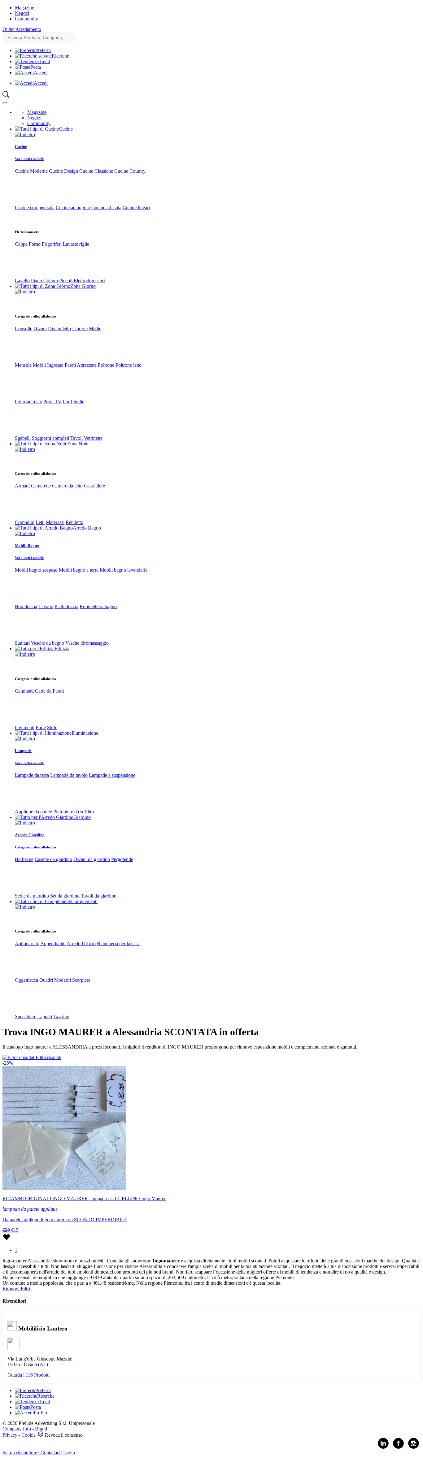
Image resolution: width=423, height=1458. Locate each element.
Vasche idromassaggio (87, 643)
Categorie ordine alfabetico (35, 847)
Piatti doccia (66, 606)
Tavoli (76, 438)
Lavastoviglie (76, 244)
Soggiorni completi (50, 438)
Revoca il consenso (64, 1435)
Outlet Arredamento (21, 29)
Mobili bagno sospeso (36, 570)
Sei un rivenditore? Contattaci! (32, 1452)
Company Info (16, 1428)
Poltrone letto (129, 365)
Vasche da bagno (47, 643)
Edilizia (62, 648)
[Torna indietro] (25, 134)
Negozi (22, 13)
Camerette (41, 485)
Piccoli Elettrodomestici (82, 280)
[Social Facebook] (398, 1447)
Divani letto (59, 328)
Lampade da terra (32, 775)
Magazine (24, 7)
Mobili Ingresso (48, 365)
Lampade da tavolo (69, 775)
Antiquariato (27, 943)
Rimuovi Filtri (16, 1288)
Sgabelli (23, 438)
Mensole (23, 365)
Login (69, 1452)
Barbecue (24, 859)
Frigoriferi (52, 244)
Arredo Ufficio (81, 943)
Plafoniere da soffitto (73, 811)
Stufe (52, 727)
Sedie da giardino (32, 895)
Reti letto (74, 522)
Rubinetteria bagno (98, 606)
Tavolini (61, 1016)
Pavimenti (24, 727)
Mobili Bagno (27, 545)
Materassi (55, 522)
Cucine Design (63, 171)
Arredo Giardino (30, 835)
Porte (41, 727)
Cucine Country (130, 171)
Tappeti (44, 1016)
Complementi (84, 901)
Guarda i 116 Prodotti (28, 1375)
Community (26, 18)
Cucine (66, 129)
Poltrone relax (28, 401)
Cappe (21, 244)
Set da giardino (65, 895)
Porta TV (52, 401)
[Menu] (4, 103)
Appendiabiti (53, 943)
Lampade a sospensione (112, 775)
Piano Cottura (44, 280)
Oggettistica (26, 980)
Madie (95, 328)
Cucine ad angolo (73, 207)
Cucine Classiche (96, 171)
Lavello (22, 280)
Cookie (28, 1435)
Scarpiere (81, 980)
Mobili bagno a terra (78, 570)
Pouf (67, 401)
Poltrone (106, 365)
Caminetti (24, 691)
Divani (40, 328)
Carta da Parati (49, 691)
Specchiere (25, 1016)
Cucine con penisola (35, 207)
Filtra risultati (48, 1057)
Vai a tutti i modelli (29, 159)
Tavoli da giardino (98, 895)
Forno (35, 244)
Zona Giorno (83, 286)
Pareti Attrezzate (81, 365)
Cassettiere (94, 485)
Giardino (82, 817)
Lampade (23, 750)
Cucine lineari (136, 207)
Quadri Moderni (55, 980)
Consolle (23, 328)
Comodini (24, 522)
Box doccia (26, 606)
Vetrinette (93, 438)
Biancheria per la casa (118, 943)
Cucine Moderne (31, 171)
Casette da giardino (53, 859)
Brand (41, 1428)
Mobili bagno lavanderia (123, 570)
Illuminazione (85, 733)
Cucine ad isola (106, 207)
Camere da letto (67, 485)
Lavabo (45, 606)
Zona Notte (78, 443)
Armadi (22, 485)
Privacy (9, 1435)
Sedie (78, 401)
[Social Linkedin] (383, 1447)
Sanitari (22, 643)
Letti (40, 522)
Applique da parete (33, 811)
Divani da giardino (91, 859)
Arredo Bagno (87, 527)
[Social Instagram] (413, 1447)
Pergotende (122, 859)
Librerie (80, 328)
